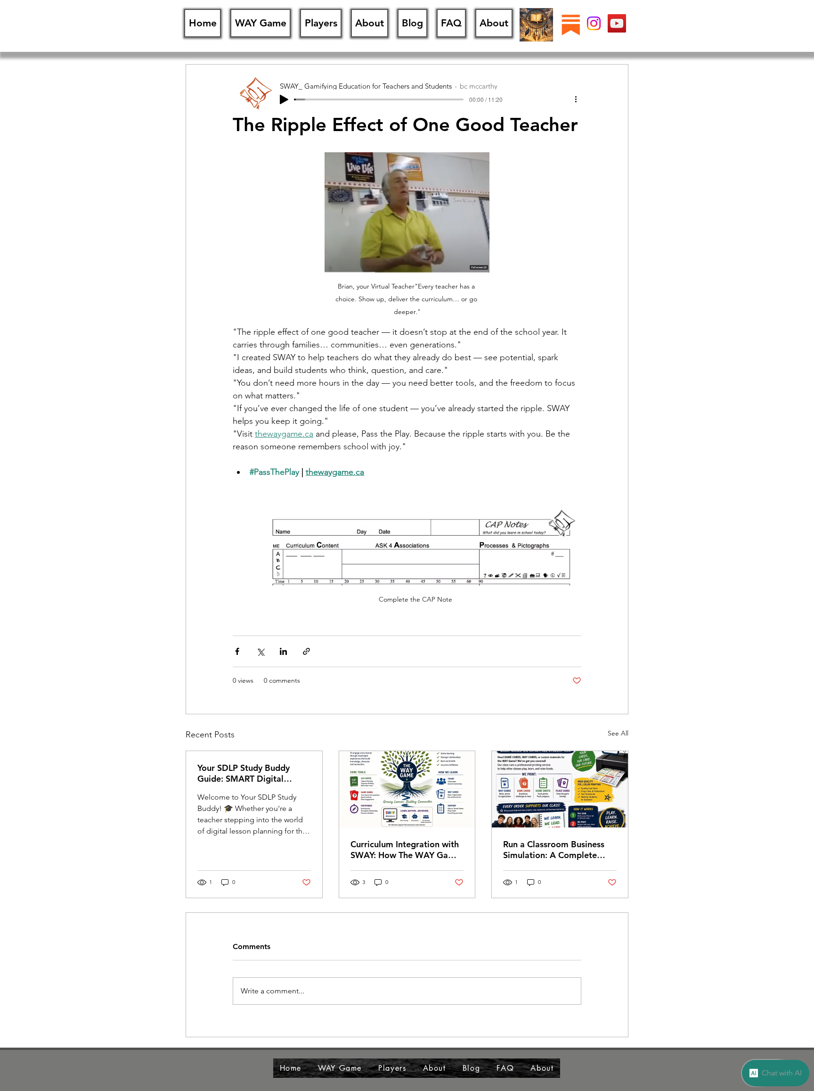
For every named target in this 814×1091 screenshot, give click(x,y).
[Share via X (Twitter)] (260, 651)
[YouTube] (617, 23)
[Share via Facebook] (237, 651)
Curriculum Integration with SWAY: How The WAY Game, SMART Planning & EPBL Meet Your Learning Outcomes (406, 849)
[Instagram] (594, 23)
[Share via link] (306, 651)
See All (618, 733)
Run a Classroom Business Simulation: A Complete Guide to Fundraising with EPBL (554, 849)
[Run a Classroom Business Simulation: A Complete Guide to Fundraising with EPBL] (560, 789)
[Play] (284, 99)
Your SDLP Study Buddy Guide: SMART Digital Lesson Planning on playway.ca (243, 773)
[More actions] (575, 98)
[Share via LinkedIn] (283, 651)
